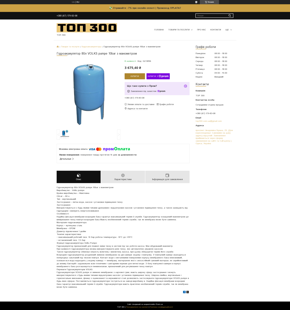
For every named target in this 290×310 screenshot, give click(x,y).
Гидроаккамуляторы (92, 47)
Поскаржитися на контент (137, 307)
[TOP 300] (87, 27)
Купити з (153, 76)
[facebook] (184, 292)
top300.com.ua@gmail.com (209, 121)
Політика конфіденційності (161, 307)
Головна (159, 29)
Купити (135, 76)
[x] (187, 292)
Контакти (215, 29)
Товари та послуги (179, 29)
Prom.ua (159, 304)
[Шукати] (229, 16)
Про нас (201, 29)
